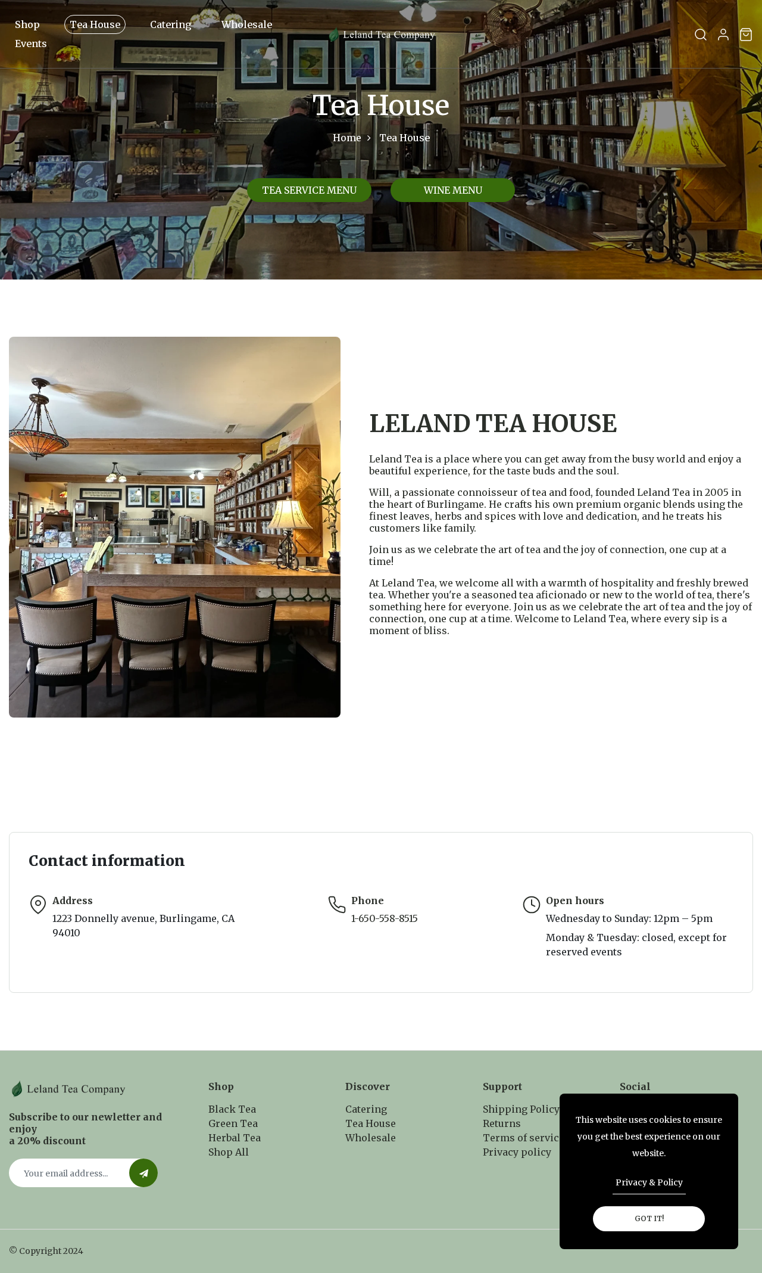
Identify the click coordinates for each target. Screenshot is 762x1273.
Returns (502, 1123)
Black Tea (232, 1109)
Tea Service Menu (309, 190)
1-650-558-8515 (384, 918)
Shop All (228, 1152)
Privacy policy (517, 1152)
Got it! (649, 1218)
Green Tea (233, 1123)
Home (347, 138)
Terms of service (523, 1138)
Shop (27, 24)
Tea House (95, 24)
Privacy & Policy (649, 1182)
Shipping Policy (521, 1109)
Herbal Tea (234, 1138)
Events (31, 43)
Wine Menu (453, 190)
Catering (171, 24)
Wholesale (246, 24)
